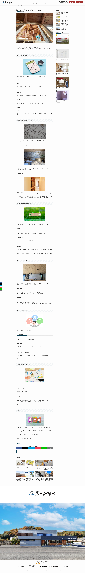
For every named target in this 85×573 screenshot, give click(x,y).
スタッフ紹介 (50, 570)
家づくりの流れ (26, 570)
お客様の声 (46, 570)
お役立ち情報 (18, 11)
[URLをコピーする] (50, 448)
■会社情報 (59, 570)
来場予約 (72, 2)
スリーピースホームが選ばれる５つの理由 (34, 570)
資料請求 (80, 2)
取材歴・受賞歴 (55, 570)
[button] (19, 448)
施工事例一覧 (42, 570)
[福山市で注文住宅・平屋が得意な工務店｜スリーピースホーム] (7, 2)
